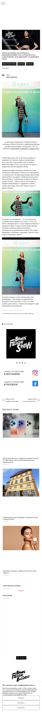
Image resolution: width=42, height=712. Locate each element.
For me (6, 324)
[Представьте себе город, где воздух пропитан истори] (30, 617)
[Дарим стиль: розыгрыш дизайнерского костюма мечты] (12, 650)
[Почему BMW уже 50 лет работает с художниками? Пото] (30, 606)
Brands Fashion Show (9, 64)
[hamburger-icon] (3, 3)
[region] (21, 697)
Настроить (21, 703)
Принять (21, 698)
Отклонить (21, 707)
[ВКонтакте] (17, 363)
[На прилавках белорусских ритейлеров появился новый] (12, 606)
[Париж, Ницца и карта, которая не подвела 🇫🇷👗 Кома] (30, 639)
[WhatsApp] (25, 363)
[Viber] (22, 363)
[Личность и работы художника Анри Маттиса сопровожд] (30, 628)
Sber (11, 324)
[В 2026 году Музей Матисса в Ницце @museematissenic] (12, 639)
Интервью (30, 64)
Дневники (21, 64)
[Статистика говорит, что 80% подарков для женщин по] (12, 628)
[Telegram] (19, 363)
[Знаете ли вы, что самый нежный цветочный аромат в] (12, 617)
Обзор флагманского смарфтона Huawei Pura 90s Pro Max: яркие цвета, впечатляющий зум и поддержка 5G (20, 460)
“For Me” (7, 146)
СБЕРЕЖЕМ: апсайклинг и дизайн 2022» (25, 149)
